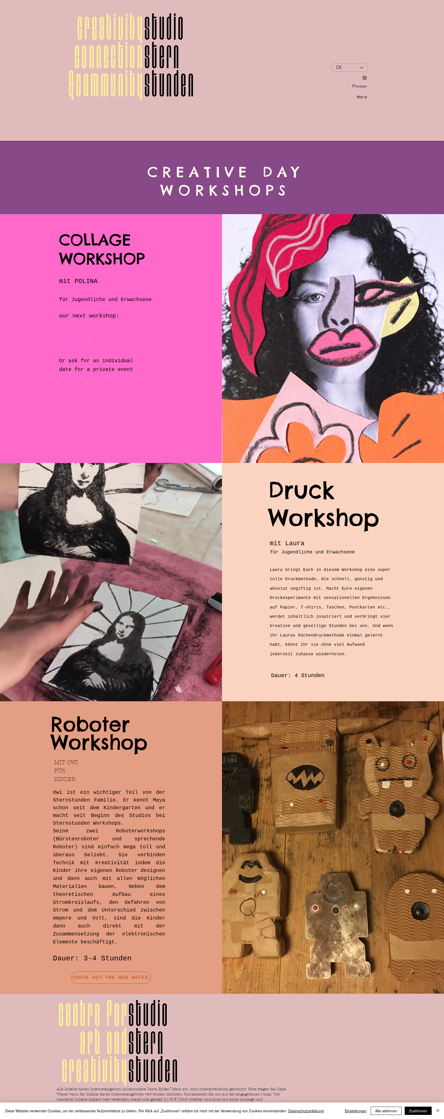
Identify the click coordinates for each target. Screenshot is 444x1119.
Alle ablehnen (386, 1110)
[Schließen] (438, 1111)
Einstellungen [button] (356, 1110)
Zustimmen (418, 1110)
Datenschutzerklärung (306, 1110)
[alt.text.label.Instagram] (364, 77)
